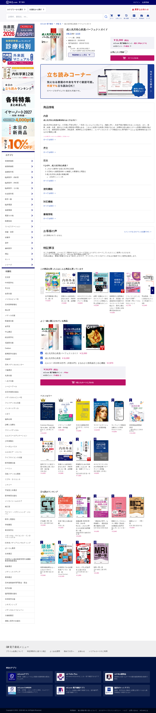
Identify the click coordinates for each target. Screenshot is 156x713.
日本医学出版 (10, 599)
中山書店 (8, 332)
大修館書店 (9, 615)
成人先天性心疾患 (53, 358)
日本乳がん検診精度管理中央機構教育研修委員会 (18, 560)
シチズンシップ (11, 604)
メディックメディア (12, 572)
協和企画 (8, 419)
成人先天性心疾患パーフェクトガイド (61, 353)
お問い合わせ (133, 710)
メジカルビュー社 (12, 299)
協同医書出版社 (11, 594)
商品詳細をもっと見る (79, 55)
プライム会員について (14, 651)
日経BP (8, 359)
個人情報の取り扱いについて (87, 710)
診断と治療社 (10, 425)
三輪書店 (8, 370)
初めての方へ (69, 651)
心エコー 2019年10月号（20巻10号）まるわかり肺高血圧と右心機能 (75, 363)
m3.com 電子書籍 (46, 24)
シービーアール (11, 386)
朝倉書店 (8, 566)
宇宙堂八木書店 (11, 490)
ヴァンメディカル (12, 430)
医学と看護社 (10, 519)
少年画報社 (9, 441)
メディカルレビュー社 (13, 397)
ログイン (136, 2)
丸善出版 (8, 375)
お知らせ (81, 651)
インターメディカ (12, 408)
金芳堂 (7, 326)
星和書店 (8, 577)
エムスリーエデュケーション (16, 436)
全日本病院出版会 (12, 392)
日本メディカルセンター (14, 365)
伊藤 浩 (58, 24)
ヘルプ (125, 710)
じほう (7, 414)
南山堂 (7, 310)
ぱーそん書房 (10, 548)
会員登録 (145, 2)
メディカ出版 (10, 315)
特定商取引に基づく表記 (36, 651)
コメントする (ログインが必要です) (137, 232)
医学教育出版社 (11, 496)
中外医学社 (9, 283)
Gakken (8, 348)
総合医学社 (9, 337)
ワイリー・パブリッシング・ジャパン (18, 513)
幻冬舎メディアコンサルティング (18, 543)
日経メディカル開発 (12, 474)
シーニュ (8, 468)
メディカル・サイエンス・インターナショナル (18, 536)
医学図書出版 (10, 463)
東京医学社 (9, 530)
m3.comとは (144, 710)
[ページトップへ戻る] (149, 709)
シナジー (8, 485)
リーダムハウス (11, 446)
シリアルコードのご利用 (98, 651)
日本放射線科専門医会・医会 (16, 583)
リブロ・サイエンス (12, 479)
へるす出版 (9, 381)
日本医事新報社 (11, 304)
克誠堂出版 (9, 343)
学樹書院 (8, 525)
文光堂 (7, 277)
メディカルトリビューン (14, 610)
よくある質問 (55, 651)
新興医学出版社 (11, 354)
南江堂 (7, 507)
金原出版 (8, 294)
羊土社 (7, 288)
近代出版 (8, 588)
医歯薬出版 (9, 321)
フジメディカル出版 (12, 403)
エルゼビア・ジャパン (13, 452)
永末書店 (8, 554)
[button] (152, 290)
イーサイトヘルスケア (13, 501)
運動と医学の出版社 (12, 621)
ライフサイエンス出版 (13, 457)
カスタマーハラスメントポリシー (110, 710)
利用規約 (73, 710)
